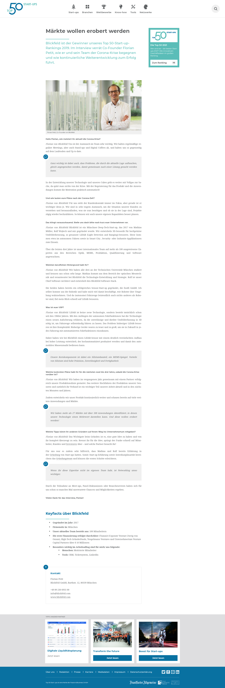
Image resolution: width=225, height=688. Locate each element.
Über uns (50, 672)
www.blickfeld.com (60, 597)
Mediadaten (104, 672)
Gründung (55, 454)
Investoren (71, 444)
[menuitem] (52, 672)
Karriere (89, 672)
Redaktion (64, 672)
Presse (77, 672)
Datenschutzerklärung (141, 672)
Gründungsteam (64, 458)
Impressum (119, 672)
